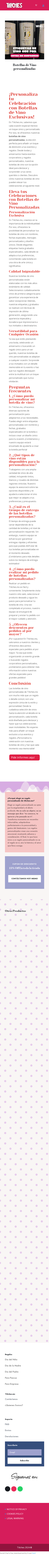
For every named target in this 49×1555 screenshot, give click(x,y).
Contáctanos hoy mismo (24, 878)
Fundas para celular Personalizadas (22, 1290)
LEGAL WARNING (15, 1518)
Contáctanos (11, 1399)
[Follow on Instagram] (13, 1488)
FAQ (7, 1424)
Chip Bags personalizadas (18, 1178)
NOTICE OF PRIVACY (17, 1509)
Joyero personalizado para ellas (23, 1125)
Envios (8, 1430)
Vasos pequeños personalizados (19, 1037)
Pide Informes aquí (22, 757)
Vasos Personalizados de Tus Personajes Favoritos (23, 1236)
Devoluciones (11, 1436)
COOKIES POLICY (15, 1513)
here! (34, 1553)
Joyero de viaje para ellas (22, 949)
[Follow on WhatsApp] (20, 1488)
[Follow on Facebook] (7, 1488)
